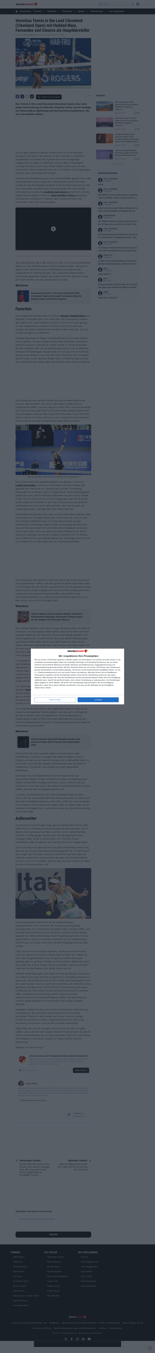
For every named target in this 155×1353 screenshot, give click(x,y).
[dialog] (77, 677)
